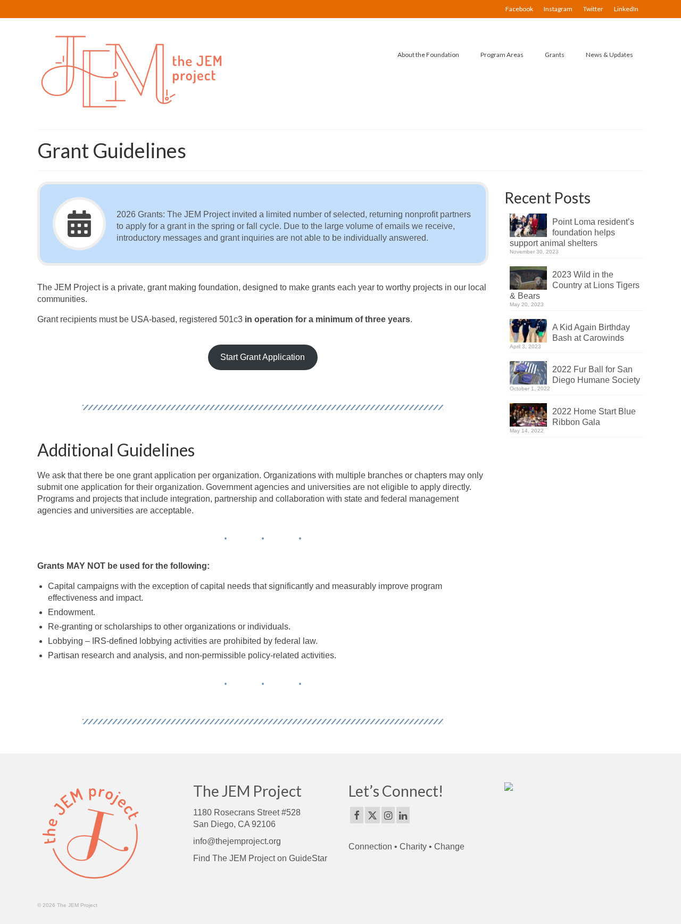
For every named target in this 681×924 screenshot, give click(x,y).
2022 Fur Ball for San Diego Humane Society (596, 375)
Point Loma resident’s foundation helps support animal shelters (572, 232)
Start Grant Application (262, 357)
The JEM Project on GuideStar (269, 858)
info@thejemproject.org (237, 841)
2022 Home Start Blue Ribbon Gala (594, 417)
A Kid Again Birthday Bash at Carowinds (591, 332)
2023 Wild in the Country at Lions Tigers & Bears (575, 285)
